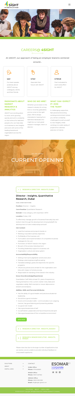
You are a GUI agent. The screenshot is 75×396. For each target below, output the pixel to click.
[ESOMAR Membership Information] (60, 365)
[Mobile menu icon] (69, 5)
